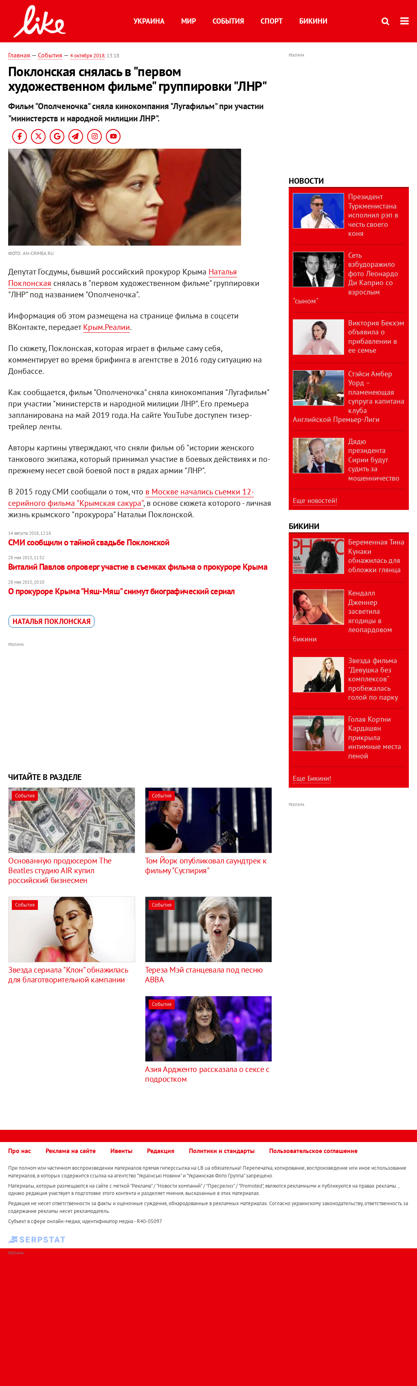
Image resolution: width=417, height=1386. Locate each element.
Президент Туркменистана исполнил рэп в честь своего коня (373, 215)
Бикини (313, 21)
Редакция (160, 1151)
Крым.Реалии (106, 327)
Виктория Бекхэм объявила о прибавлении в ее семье (376, 336)
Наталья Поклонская (51, 621)
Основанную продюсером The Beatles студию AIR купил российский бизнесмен (60, 870)
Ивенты (121, 1151)
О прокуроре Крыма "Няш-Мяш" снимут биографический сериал (121, 591)
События (228, 21)
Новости (306, 181)
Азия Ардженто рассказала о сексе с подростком (207, 1074)
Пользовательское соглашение (313, 1151)
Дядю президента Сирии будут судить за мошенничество (373, 460)
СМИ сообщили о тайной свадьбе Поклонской (88, 542)
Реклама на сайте (71, 1151)
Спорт (272, 21)
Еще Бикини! (312, 778)
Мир (188, 21)
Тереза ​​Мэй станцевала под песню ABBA (204, 974)
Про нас (19, 1151)
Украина (149, 21)
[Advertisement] (140, 706)
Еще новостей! (315, 500)
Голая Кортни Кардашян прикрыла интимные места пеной (374, 737)
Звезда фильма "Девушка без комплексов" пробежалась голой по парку (373, 679)
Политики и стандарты (222, 1151)
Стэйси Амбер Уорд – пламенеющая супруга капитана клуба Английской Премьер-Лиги (348, 396)
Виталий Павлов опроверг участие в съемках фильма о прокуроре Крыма (137, 566)
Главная (19, 55)
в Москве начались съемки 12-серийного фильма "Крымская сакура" (131, 497)
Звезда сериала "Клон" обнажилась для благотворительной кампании (67, 974)
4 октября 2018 (87, 55)
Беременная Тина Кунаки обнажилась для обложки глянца (376, 555)
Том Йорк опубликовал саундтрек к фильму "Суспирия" (205, 865)
